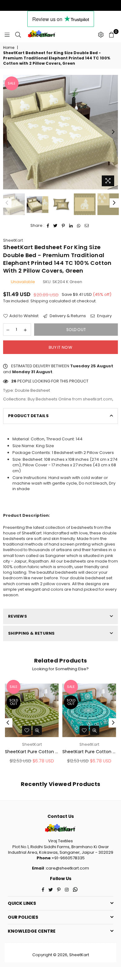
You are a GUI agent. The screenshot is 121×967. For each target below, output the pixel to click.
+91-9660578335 (68, 858)
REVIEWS (17, 616)
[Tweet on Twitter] (55, 225)
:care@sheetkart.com (66, 868)
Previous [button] (7, 132)
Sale (12, 83)
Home (8, 47)
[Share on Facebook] (48, 225)
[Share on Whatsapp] (79, 225)
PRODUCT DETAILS (28, 416)
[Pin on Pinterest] (63, 225)
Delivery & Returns (67, 316)
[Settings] (100, 34)
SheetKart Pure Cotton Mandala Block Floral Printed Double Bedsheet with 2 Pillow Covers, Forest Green (32, 752)
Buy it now (60, 347)
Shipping (39, 301)
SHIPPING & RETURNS (31, 633)
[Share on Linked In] (71, 225)
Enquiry (104, 316)
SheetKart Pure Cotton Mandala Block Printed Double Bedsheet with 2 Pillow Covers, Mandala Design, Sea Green (89, 752)
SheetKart (13, 240)
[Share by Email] (87, 225)
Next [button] (113, 132)
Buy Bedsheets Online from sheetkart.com (70, 399)
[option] (60, 132)
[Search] (18, 34)
